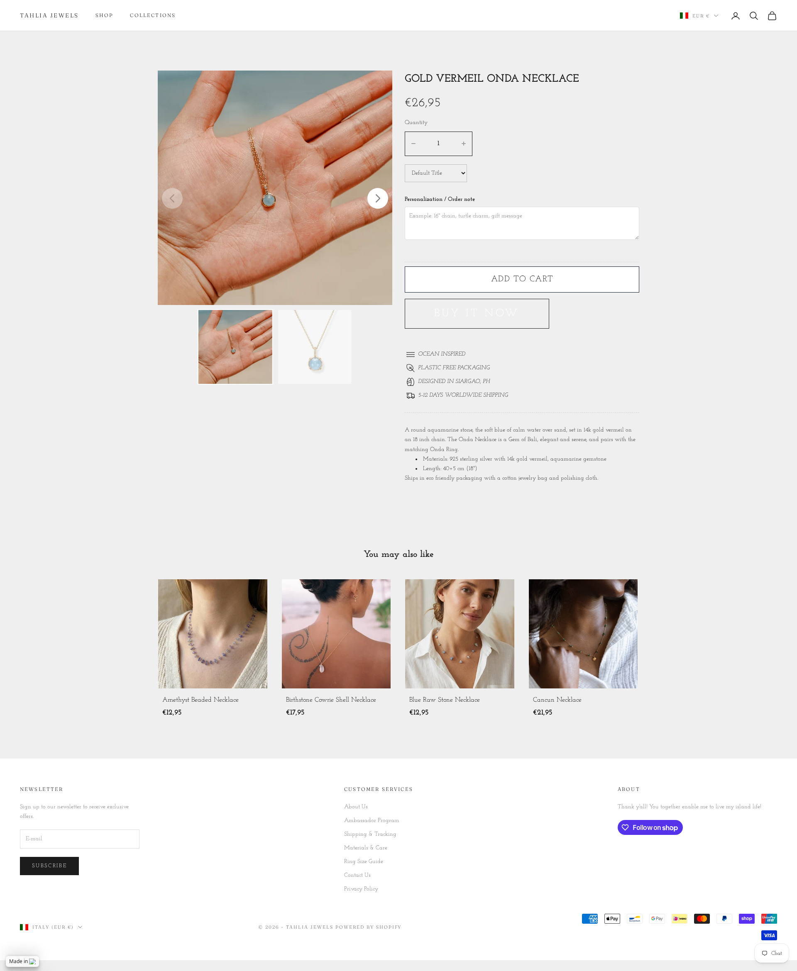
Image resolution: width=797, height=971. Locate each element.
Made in (18, 961)
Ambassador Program (371, 820)
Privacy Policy (361, 889)
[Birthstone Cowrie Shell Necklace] (212, 633)
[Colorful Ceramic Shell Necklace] (583, 633)
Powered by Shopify (368, 927)
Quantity (416, 123)
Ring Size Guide (363, 862)
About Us (356, 807)
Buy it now (477, 313)
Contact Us (357, 875)
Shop (104, 15)
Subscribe (49, 866)
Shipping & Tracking (370, 834)
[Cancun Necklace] (459, 633)
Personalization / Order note (440, 199)
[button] (377, 198)
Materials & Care (365, 848)
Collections (153, 15)
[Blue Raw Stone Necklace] (336, 633)
